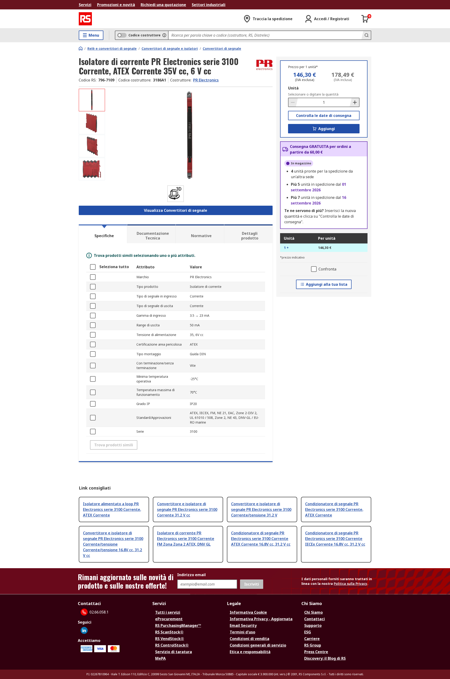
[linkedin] (84, 630)
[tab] (103, 233)
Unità (293, 88)
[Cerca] (366, 35)
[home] (80, 48)
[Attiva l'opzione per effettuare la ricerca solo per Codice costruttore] (164, 35)
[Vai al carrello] (365, 18)
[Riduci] (293, 102)
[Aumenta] (354, 102)
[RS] (85, 18)
